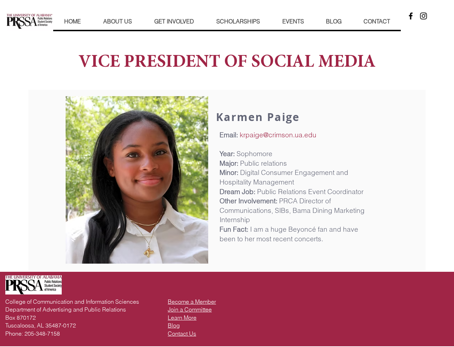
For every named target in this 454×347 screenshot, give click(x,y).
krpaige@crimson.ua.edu (278, 135)
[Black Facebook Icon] (410, 16)
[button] (174, 21)
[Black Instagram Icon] (423, 16)
